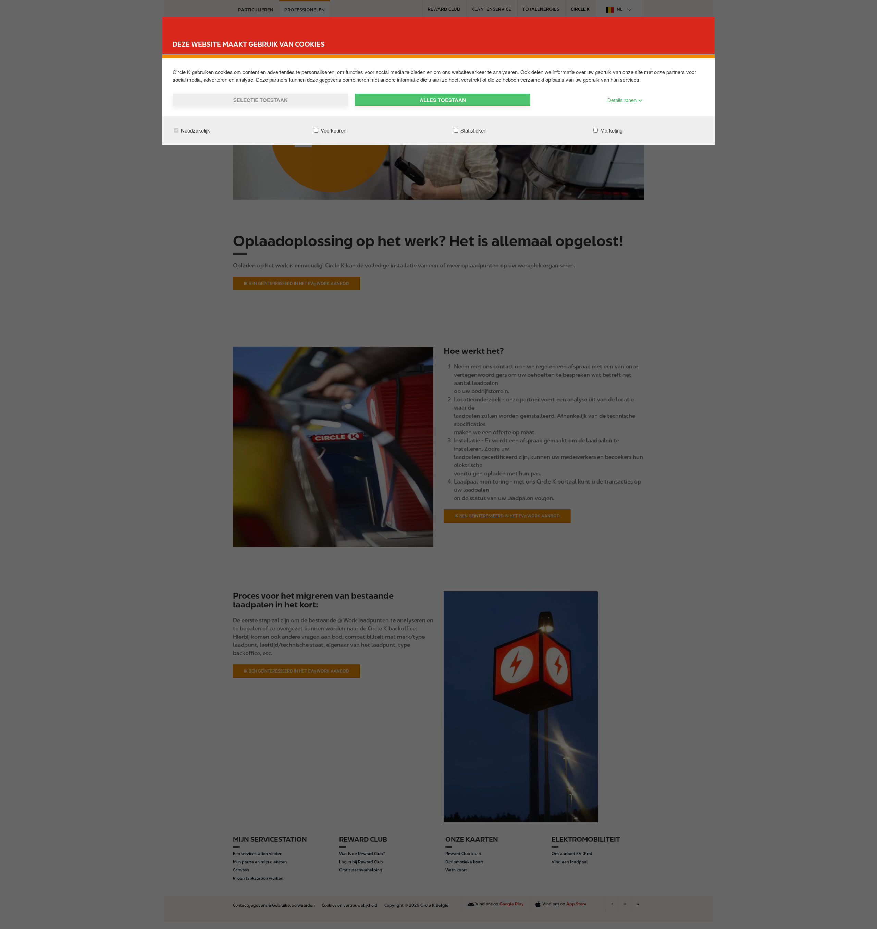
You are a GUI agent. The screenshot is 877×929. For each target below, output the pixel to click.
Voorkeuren (332, 130)
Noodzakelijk (195, 130)
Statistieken (472, 130)
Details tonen (622, 99)
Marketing (610, 130)
